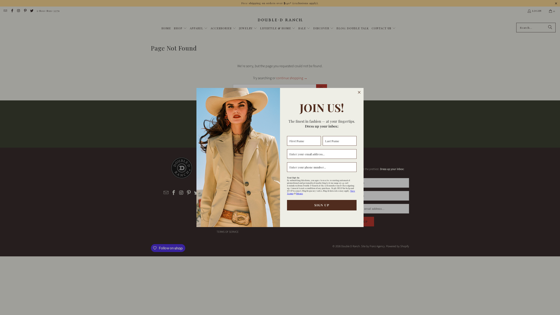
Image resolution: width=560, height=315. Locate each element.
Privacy (299, 193)
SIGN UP (321, 205)
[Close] (359, 92)
